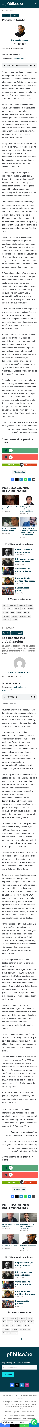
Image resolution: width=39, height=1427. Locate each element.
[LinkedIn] (21, 479)
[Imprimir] (33, 479)
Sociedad (30, 1415)
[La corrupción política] (8, 591)
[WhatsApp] (25, 479)
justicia (10, 609)
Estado (30, 605)
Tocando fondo (19, 59)
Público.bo (7, 1412)
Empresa (9, 1415)
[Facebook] (12, 479)
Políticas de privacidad (22, 1395)
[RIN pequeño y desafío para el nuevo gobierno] (28, 500)
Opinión (12, 10)
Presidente (6, 616)
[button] (34, 1422)
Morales (30, 609)
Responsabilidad (25, 616)
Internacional (19, 1415)
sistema (14, 620)
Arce (4, 605)
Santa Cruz (6, 620)
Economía (22, 605)
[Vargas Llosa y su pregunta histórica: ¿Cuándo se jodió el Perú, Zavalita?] (28, 521)
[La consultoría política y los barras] (8, 581)
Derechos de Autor (7, 1395)
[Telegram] (29, 479)
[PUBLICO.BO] (14, 4)
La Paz (17, 609)
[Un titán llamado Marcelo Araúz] (10, 521)
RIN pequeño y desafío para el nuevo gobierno (27, 509)
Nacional (5, 612)
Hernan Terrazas (19, 40)
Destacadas (20, 472)
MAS (23, 609)
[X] (17, 479)
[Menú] (3, 4)
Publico (14, 616)
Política (14, 15)
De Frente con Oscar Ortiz (15, 1419)
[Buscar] (36, 4)
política (19, 612)
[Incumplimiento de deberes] (10, 500)
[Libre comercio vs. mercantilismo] (8, 562)
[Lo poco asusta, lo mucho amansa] (8, 552)
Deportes (31, 1419)
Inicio (5, 10)
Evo (4, 609)
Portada (26, 612)
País (12, 612)
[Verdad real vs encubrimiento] (8, 571)
